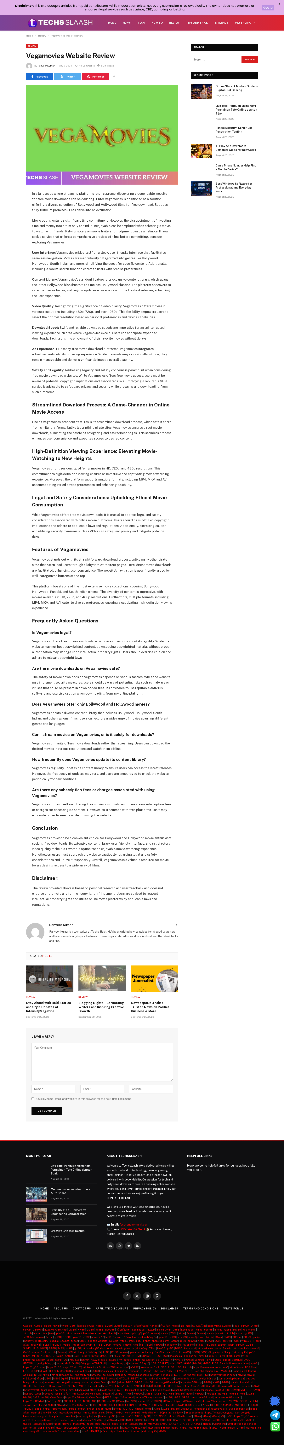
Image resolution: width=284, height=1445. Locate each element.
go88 (146, 1333)
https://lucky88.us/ (70, 1412)
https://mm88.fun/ (35, 1390)
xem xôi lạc (29, 1427)
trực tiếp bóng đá (45, 1363)
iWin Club (225, 1371)
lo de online (69, 1416)
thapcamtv (79, 1423)
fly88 (64, 1325)
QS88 (58, 1393)
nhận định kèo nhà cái (201, 1337)
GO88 (249, 1344)
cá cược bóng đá (117, 1363)
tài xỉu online (132, 1390)
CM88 (72, 1329)
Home (112, 22)
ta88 (90, 1423)
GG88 (90, 1329)
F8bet (75, 1344)
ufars (104, 1431)
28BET (244, 1405)
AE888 (38, 1325)
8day (52, 1386)
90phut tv (186, 1408)
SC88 (217, 1340)
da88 (249, 1420)
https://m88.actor (143, 1359)
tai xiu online (186, 1344)
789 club (210, 1344)
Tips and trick (197, 22)
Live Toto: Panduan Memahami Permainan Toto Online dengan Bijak (236, 109)
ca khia (153, 1378)
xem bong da (166, 1378)
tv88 (245, 1356)
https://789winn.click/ (187, 1401)
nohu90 (28, 1393)
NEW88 (43, 1371)
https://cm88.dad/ (130, 1340)
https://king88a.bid (94, 1348)
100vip (94, 1356)
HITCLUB (124, 1378)
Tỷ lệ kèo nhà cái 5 (90, 1367)
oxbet (123, 1423)
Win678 (210, 1386)
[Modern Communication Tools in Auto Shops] (36, 1194)
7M (120, 1359)
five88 (27, 1423)
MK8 (67, 1363)
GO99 (140, 1420)
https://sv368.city (191, 1382)
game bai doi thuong (141, 1352)
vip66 (254, 1363)
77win (206, 1405)
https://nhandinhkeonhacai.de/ (83, 1333)
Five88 (215, 1420)
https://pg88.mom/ (34, 1367)
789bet (237, 1337)
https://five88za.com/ (107, 1427)
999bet (72, 1386)
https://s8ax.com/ (123, 1397)
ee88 (168, 1397)
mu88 (172, 1337)
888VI (227, 1340)
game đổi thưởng (57, 1390)
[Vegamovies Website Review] (102, 135)
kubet (226, 1359)
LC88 (160, 1420)
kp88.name (234, 1356)
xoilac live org (219, 1408)
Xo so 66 (184, 1352)
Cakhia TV (167, 1359)
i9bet (85, 1356)
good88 (110, 1329)
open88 (76, 1337)
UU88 (217, 1359)
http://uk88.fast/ (157, 1423)
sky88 (48, 1423)
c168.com (29, 1378)
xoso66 (182, 1337)
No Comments (87, 65)
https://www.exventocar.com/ (210, 1367)
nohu (172, 1363)
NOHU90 (46, 1356)
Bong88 (199, 1359)
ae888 (121, 1420)
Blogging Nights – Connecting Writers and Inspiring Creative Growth (101, 1007)
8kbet (26, 1356)
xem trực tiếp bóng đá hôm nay (62, 1382)
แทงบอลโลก (199, 1325)
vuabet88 (143, 1401)
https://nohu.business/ (246, 1348)
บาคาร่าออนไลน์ (229, 1405)
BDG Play (250, 1367)
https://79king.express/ (150, 1397)
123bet (72, 1352)
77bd (152, 1348)
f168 (153, 1363)
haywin (85, 1359)
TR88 (256, 1340)
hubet (175, 1325)
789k (173, 1333)
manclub (133, 1374)
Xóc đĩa (27, 1374)
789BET (56, 1344)
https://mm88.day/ (202, 1397)
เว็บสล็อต (165, 1325)
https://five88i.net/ (55, 1329)
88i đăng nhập (251, 1337)
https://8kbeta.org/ (94, 1412)
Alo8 (136, 1344)
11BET (134, 1378)
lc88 (108, 1337)
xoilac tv (121, 1374)
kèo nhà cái (138, 1329)
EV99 (108, 1325)
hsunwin (83, 1390)
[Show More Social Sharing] (114, 76)
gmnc (199, 1329)
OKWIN (143, 1405)
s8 (141, 1344)
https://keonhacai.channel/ (199, 1390)
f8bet (74, 1340)
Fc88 (233, 1420)
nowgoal (96, 1374)
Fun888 (233, 1393)
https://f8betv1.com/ (55, 1408)
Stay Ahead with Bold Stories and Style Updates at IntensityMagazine (48, 1007)
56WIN (256, 1386)
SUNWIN (42, 1348)
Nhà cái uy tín (239, 1352)
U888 (82, 1340)
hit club (187, 1367)
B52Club (146, 1371)
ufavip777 (97, 1337)
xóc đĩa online (86, 1325)
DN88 (133, 1405)
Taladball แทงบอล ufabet (234, 1363)
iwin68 (161, 1348)
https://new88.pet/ (228, 1386)
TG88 (236, 1340)
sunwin (245, 1325)
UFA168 (184, 1423)
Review (174, 22)
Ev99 (61, 1348)
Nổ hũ (170, 1371)
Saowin (61, 1352)
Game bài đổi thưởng (244, 1371)
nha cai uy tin (82, 1374)
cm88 (47, 1325)
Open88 (65, 1371)
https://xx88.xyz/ (138, 1363)
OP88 (254, 1325)
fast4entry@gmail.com (133, 1224)
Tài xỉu (37, 1374)
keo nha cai (66, 1374)
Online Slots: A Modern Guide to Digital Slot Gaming (237, 88)
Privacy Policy (144, 1308)
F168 (236, 1325)
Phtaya (127, 1344)
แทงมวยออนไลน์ (50, 1431)
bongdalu (166, 1374)
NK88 (137, 1386)
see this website (97, 1340)
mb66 (128, 1386)
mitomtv (246, 1386)
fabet (57, 1423)
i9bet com (159, 1371)
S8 (157, 1359)
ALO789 (150, 1420)
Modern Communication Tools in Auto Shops (72, 1191)
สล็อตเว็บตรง (141, 1325)
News (127, 22)
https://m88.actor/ (34, 1359)
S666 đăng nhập (210, 1352)
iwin (45, 1333)
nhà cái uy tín (163, 1329)
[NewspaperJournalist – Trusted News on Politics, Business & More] (154, 978)
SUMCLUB (29, 1348)
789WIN (38, 1329)
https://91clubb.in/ (113, 1386)
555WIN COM (183, 1405)
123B (86, 1401)
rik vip (56, 1325)
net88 (99, 1325)
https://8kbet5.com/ (36, 1340)
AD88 (26, 1420)
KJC (165, 1393)
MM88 (237, 1329)
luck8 (38, 1393)
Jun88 (43, 1386)
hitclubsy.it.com (80, 1371)
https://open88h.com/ (156, 1340)
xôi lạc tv (178, 1412)
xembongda (182, 1378)
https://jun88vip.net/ (77, 1405)
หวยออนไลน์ (39, 1352)
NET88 (189, 1371)
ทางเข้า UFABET (90, 1431)
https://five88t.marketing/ (163, 1427)
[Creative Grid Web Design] (36, 1236)
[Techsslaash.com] (60, 23)
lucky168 (251, 1427)
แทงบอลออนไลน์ (149, 1367)
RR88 (104, 1378)
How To (157, 22)
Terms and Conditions (201, 1308)
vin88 (241, 1420)
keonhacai (190, 1348)
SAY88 (98, 1344)
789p (148, 1344)
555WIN (127, 1325)
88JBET (123, 1405)
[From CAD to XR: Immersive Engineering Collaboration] (36, 1215)
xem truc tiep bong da (231, 1378)
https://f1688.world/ (219, 1325)
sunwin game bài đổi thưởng (131, 1348)
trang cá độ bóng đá (89, 1352)
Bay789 (61, 1386)
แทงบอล (204, 1420)
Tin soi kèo (94, 1386)
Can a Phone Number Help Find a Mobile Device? (236, 167)
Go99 (174, 1340)
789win (158, 1344)
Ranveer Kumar (46, 65)
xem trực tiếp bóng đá (204, 1378)
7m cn (49, 1337)
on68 (130, 1416)
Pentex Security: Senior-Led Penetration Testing (234, 129)
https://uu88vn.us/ (76, 1397)
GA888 (27, 1325)
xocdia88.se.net (59, 1340)
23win (218, 1337)
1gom (231, 1344)
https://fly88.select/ (246, 1416)
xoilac (64, 1420)
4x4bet (154, 1325)
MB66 (66, 1344)
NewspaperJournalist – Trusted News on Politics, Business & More (150, 1007)
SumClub (160, 1352)
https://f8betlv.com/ (180, 1416)
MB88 (117, 1325)
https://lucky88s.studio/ (194, 1427)
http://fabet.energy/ (67, 1427)
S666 (186, 1420)
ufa (66, 1359)
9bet (143, 1423)
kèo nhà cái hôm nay (206, 1371)
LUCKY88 (86, 1427)
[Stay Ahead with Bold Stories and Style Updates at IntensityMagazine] (49, 978)
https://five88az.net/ (133, 1427)
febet (59, 1363)
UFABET (119, 1393)
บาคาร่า (35, 1344)
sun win (222, 1344)
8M (138, 1356)
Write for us (233, 1308)
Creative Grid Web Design (68, 1230)
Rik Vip (179, 1371)
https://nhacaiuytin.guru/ (219, 1412)
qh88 (65, 1378)
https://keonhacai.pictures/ (124, 1431)
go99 (58, 1401)
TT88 (106, 1352)
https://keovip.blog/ (129, 1333)
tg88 (147, 1416)
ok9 (218, 1390)
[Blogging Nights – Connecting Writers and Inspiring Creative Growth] (102, 978)
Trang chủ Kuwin (41, 1420)
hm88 (69, 1348)
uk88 (41, 1427)
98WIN (235, 1390)
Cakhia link (219, 1423)
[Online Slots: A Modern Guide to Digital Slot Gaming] (201, 91)
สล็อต (182, 1333)
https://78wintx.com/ (214, 1401)
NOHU (152, 1405)
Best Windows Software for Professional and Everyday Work (234, 187)
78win (73, 1367)
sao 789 (172, 1352)
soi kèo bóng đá (147, 1337)
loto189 (131, 1401)
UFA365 (196, 1423)
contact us (82, 1308)
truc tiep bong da (239, 1408)
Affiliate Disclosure (112, 1308)
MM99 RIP (106, 1356)
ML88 (35, 1356)
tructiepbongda (194, 1412)
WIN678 (246, 1340)
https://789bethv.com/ (115, 1367)
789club (29, 1337)
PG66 (156, 1356)
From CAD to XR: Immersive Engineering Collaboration (68, 1212)
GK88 (107, 1397)
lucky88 (38, 1423)
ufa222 (134, 1367)
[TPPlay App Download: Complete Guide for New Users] (201, 151)
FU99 (170, 1386)
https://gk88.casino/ (167, 1382)
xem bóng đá (201, 1408)
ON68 (227, 1337)
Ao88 (68, 1356)
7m (96, 1416)
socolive (144, 1374)
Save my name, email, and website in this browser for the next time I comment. (84, 1098)
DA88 (240, 1427)
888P (34, 1371)
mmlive (117, 1344)
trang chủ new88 (41, 1412)
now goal (42, 1416)
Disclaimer (169, 1308)
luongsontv (171, 1344)
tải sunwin (86, 1344)
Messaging (243, 22)
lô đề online (129, 1337)
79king (226, 1352)
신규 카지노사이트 (123, 1356)
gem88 (208, 1329)
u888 (176, 1329)
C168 (209, 1340)
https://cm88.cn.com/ (223, 1374)
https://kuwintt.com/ (209, 1348)
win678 (179, 1359)
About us (61, 1308)
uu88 (50, 1359)
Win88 (99, 1329)
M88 (171, 1393)
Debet (224, 1420)
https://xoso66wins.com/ (86, 1393)
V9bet (189, 1359)
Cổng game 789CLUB (93, 1363)
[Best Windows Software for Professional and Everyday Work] (201, 188)
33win (121, 1401)
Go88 (26, 1352)
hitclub (151, 1329)
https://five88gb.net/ (222, 1427)
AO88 (51, 1405)
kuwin (110, 1348)
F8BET (45, 1344)
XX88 (81, 1329)
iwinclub (134, 1371)
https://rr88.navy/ (57, 1367)
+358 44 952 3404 (133, 1229)
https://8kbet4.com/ (187, 1386)
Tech (141, 22)
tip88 (115, 1423)
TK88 (200, 1374)
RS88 (114, 1352)
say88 (112, 1359)
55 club (113, 1340)
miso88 (148, 1382)
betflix (58, 1359)
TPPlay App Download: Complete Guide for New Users (236, 147)
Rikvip (209, 1359)
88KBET (112, 1405)
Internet (221, 22)
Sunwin (190, 1333)
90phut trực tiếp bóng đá (241, 1423)
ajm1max (185, 1325)
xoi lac (143, 1378)
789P (73, 1325)
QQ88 (227, 1329)
